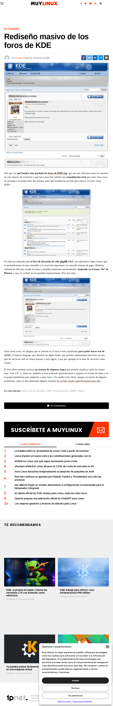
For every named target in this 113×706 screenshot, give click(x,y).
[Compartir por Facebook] (83, 57)
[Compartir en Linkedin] (95, 57)
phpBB (64, 261)
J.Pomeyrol (10, 599)
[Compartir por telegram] (100, 57)
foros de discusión (36, 391)
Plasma (81, 391)
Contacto (35, 698)
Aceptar (75, 681)
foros (24, 391)
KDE (49, 391)
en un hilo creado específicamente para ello (78, 381)
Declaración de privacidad (82, 701)
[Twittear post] (89, 57)
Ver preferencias (75, 696)
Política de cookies (64, 701)
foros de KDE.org (57, 173)
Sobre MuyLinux (36, 696)
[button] (107, 646)
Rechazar (75, 688)
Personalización (60, 391)
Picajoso (19, 58)
